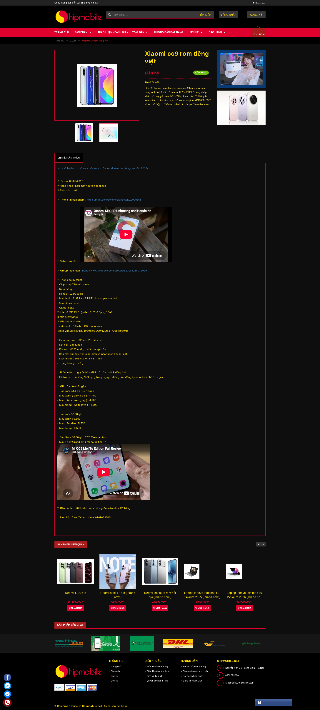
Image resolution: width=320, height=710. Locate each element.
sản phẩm (259, 34)
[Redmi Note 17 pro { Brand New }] (117, 571)
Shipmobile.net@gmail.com (239, 682)
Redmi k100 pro (75, 592)
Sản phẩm (81, 32)
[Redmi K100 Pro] (75, 571)
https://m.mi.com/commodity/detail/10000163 (114, 199)
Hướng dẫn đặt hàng (168, 32)
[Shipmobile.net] (78, 671)
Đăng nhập (228, 14)
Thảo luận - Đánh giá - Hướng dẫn (121, 32)
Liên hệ (194, 32)
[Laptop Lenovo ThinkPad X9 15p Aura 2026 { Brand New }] (244, 571)
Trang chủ (61, 32)
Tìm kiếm (205, 14)
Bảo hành (215, 32)
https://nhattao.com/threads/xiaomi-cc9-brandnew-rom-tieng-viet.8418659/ (102, 168)
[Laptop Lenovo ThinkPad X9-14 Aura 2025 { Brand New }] (202, 571)
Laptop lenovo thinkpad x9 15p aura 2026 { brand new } (244, 597)
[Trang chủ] (78, 17)
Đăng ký (256, 14)
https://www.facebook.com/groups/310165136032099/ (115, 270)
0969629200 (232, 675)
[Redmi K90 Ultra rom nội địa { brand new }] (160, 571)
